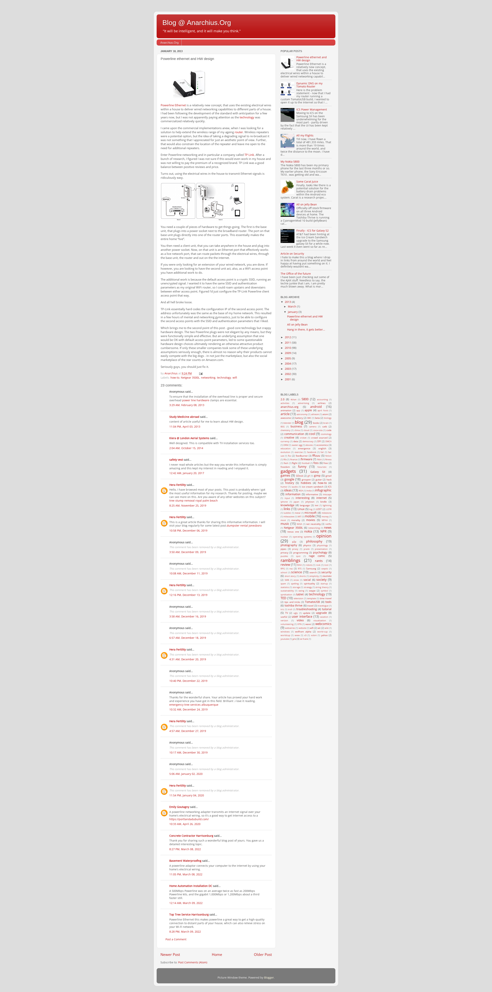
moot (283, 520)
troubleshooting (306, 609)
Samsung (311, 568)
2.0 (282, 399)
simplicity (314, 576)
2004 (288, 363)
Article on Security (292, 253)
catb (324, 426)
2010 (288, 348)
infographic (323, 490)
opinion (324, 536)
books (316, 423)
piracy (295, 549)
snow (296, 579)
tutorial (327, 609)
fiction (328, 455)
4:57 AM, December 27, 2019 (187, 731)
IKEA (301, 490)
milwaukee (288, 516)
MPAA (325, 520)
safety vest (176, 459)
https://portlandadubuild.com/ (189, 819)
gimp (317, 475)
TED (283, 598)
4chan (294, 399)
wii (318, 628)
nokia (308, 531)
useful (284, 616)
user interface (302, 616)
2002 (288, 374)
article (285, 414)
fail (322, 452)
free (325, 463)
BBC (309, 417)
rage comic (317, 556)
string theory (321, 587)
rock (318, 564)
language (305, 505)
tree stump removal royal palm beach (193, 500)
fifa (285, 459)
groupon (306, 479)
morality (295, 520)
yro (294, 639)
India (309, 490)
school (284, 572)
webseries (290, 627)
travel (310, 605)
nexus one (293, 531)
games (285, 475)
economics (322, 445)
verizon (284, 620)
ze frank (304, 638)
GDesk (299, 475)
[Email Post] (200, 373)
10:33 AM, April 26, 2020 (184, 824)
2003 (288, 369)
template (311, 598)
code (329, 430)
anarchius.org (289, 407)
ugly (295, 612)
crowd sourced (319, 437)
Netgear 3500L (190, 377)
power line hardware (195, 400)
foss (316, 463)
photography (289, 545)
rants (319, 561)
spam (283, 583)
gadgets (288, 471)
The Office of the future (296, 273)
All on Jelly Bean (306, 204)
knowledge (287, 505)
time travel (326, 598)
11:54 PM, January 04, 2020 (186, 795)
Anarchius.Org (169, 42)
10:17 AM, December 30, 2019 (188, 752)
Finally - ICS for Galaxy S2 (312, 230)
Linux (301, 509)
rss (291, 568)
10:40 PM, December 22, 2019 (188, 681)
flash (286, 463)
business (296, 426)
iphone (284, 501)
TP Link (249, 155)
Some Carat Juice (307, 181)
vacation (324, 616)
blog (299, 422)
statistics (285, 587)
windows (285, 631)
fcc (289, 455)
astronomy (302, 414)
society (321, 579)
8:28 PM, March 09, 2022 (185, 931)
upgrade (321, 613)
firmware (306, 459)
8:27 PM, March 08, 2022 (185, 849)
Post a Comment (175, 939)
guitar (319, 479)
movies (310, 520)
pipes (283, 549)
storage (296, 587)
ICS (330, 486)
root (326, 564)
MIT (299, 516)
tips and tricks (292, 602)
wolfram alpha (303, 631)
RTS (300, 568)
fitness (328, 459)
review (285, 564)
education (286, 448)
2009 (288, 353)
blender (287, 422)
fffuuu (316, 455)
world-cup (322, 631)
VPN (299, 624)
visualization (319, 620)
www (297, 635)
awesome (286, 418)
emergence (304, 448)
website (302, 627)
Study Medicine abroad (184, 417)
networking (208, 377)
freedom (285, 467)
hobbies (306, 483)
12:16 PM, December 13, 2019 (188, 595)
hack (329, 479)
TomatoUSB (312, 602)
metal (297, 512)
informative (312, 494)
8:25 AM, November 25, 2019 (187, 505)
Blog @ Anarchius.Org (196, 23)
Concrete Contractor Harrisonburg (191, 835)
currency (285, 441)
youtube (285, 638)
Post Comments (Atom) (192, 962)
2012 (288, 337)
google (289, 479)
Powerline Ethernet (173, 105)
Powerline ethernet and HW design (311, 59)
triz (282, 609)
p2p (294, 541)
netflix (328, 524)
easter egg (297, 445)
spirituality (309, 583)
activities (285, 403)
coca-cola (317, 430)
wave (308, 624)
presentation (321, 549)
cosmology (326, 434)
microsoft (310, 512)
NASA (299, 524)
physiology (322, 545)
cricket (303, 437)
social (307, 580)
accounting (322, 399)
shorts (302, 576)
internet (321, 498)
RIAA (299, 564)
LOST (319, 509)
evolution (285, 452)
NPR (323, 531)
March (292, 306)
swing (301, 590)
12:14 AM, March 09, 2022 (186, 903)
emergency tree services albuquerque (193, 704)
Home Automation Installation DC (190, 886)
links (287, 509)
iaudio (295, 486)
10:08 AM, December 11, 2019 (188, 573)
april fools (322, 410)
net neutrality (313, 524)
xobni (314, 635)
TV (286, 613)
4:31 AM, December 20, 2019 (187, 659)
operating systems (302, 536)
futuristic (322, 466)
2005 (288, 358)
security (326, 572)
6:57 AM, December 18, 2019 (187, 638)
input (287, 498)
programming (300, 552)
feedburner (302, 455)
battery (299, 418)
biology (328, 417)
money (325, 516)
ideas (288, 490)
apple (308, 410)
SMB (287, 579)
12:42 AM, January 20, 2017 (186, 473)
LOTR (329, 509)
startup (324, 583)
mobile (310, 516)
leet (316, 505)
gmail (329, 475)
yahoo (324, 635)
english (322, 448)
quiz (298, 556)
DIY (319, 441)
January (293, 312)
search (313, 572)
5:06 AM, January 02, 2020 (186, 774)
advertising (303, 403)
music (285, 524)
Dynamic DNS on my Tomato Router (309, 85)
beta (317, 418)
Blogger (269, 977)
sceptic (324, 568)
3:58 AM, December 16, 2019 (187, 616)
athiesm (315, 414)
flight (294, 463)
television (298, 598)
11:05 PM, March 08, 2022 (185, 874)
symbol (324, 590)
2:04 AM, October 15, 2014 (186, 448)
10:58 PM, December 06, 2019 (188, 530)
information (293, 494)
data (295, 441)
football (306, 463)
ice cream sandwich (313, 486)
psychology (320, 552)
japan (296, 501)
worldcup (285, 635)
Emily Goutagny (179, 807)
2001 (288, 379)
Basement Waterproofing (185, 860)
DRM (285, 445)
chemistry (285, 430)
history (289, 483)
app (298, 410)
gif (309, 475)
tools (328, 602)
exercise (299, 452)
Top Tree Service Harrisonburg (189, 914)
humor (284, 486)
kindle (323, 501)
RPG (283, 568)
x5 (305, 635)
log (310, 509)
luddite (287, 512)
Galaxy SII (317, 472)
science (296, 572)
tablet (300, 594)
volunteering (287, 624)
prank (307, 549)
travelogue (323, 605)
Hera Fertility (177, 485)
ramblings (290, 560)
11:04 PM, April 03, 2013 (184, 426)
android (316, 407)
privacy (284, 552)
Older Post (263, 954)
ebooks (309, 445)
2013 (288, 302)
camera (312, 426)
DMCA (328, 441)
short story (290, 576)
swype (312, 590)
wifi (235, 377)
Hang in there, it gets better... (306, 329)
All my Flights (304, 135)
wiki (327, 627)
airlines (322, 403)
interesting (303, 498)
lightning (327, 505)
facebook (311, 452)
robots (309, 564)
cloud (306, 430)
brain (326, 422)
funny (302, 466)
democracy (308, 441)
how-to (174, 377)
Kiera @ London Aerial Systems (189, 438)
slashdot (327, 576)
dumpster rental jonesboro (244, 525)
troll (290, 609)
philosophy (314, 541)
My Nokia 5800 (290, 161)
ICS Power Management (311, 109)
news (328, 527)
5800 (305, 399)
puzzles (284, 556)
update (306, 613)
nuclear (284, 536)
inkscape (327, 494)
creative (289, 437)
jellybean (309, 501)
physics (307, 545)
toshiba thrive (294, 605)
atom (325, 414)
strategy (308, 587)
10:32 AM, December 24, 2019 (188, 709)
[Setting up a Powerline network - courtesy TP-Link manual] (203, 220)
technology (247, 117)
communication (294, 434)
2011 (288, 342)
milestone (327, 512)
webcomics (323, 624)
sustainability (287, 590)
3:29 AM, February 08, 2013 (186, 405)
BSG (283, 426)
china (297, 430)
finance (293, 459)
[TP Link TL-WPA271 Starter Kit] (189, 98)
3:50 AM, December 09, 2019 (187, 552)
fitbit (319, 459)
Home (217, 954)
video (300, 620)
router (239, 132)
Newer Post (170, 954)
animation (286, 410)
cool (312, 434)
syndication (286, 594)
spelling (295, 583)
